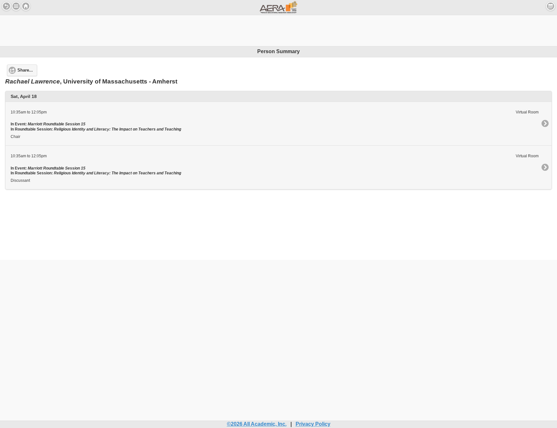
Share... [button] (25, 70)
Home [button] (26, 6)
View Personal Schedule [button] (550, 6)
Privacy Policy (313, 424)
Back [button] (6, 6)
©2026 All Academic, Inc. (257, 424)
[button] (16, 6)
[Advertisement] (278, 29)
